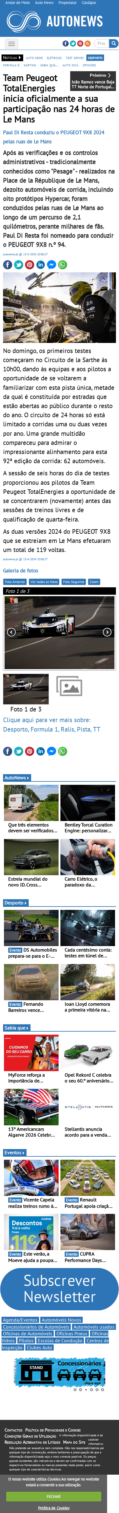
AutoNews (15, 777)
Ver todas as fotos (44, 581)
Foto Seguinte (73, 581)
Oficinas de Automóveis (27, 1333)
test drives (75, 57)
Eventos (13, 1152)
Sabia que (15, 1028)
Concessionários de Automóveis (36, 1327)
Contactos (13, 1430)
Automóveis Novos (61, 1320)
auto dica (70, 65)
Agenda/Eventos (20, 1320)
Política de (53, 1508)
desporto (95, 57)
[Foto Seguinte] (93, 633)
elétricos (54, 57)
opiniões (89, 65)
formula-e (11, 65)
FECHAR (54, 1496)
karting (30, 65)
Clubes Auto (39, 1347)
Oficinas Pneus (71, 1333)
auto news (34, 57)
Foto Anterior (15, 581)
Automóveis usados (94, 1327)
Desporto (14, 903)
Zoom (94, 581)
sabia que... (49, 65)
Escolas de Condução (60, 1340)
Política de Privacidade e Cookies (53, 1430)
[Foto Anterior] (25, 633)
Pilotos (26, 1340)
